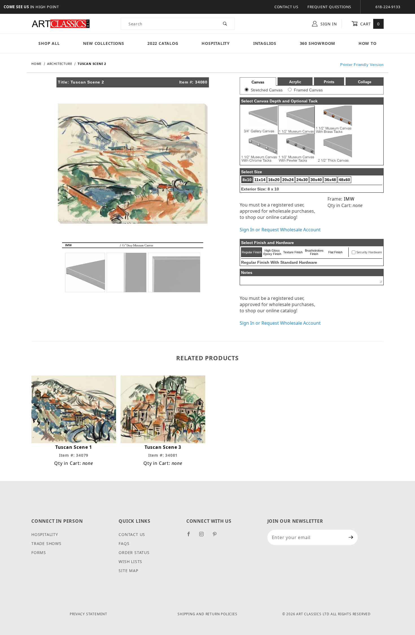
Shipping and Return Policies (207, 614)
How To (368, 43)
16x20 (273, 179)
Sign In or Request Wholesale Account (280, 230)
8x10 (247, 179)
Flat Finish (335, 252)
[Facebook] (191, 536)
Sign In (328, 24)
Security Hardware (369, 252)
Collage (364, 82)
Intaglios (264, 43)
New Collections (103, 43)
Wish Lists (130, 561)
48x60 (344, 179)
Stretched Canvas (267, 90)
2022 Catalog (162, 43)
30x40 (316, 179)
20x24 (288, 179)
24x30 (302, 179)
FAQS (124, 543)
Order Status (134, 552)
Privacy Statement (88, 614)
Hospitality (216, 43)
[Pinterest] (217, 536)
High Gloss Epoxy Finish (272, 252)
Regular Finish (251, 252)
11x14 (259, 179)
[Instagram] (204, 536)
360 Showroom (317, 43)
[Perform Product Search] (225, 23)
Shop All (49, 43)
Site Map (128, 570)
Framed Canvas (308, 90)
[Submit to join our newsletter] (351, 537)
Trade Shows (46, 543)
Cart (369, 24)
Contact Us (286, 6)
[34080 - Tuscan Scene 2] (132, 163)
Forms (38, 552)
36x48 (330, 179)
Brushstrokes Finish (314, 252)
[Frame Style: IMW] (132, 267)
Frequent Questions (329, 6)
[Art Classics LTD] (60, 23)
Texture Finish (293, 252)
